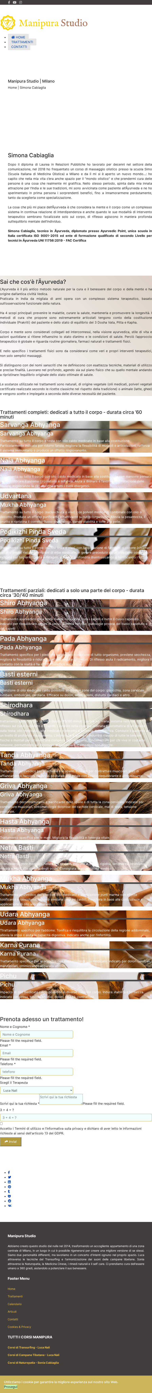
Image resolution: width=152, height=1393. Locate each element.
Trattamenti (15, 1296)
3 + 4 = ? (7, 1110)
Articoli (12, 1311)
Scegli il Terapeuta (14, 1083)
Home (11, 1288)
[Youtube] (14, 2)
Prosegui (10, 1387)
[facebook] (9, 2)
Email (5, 1045)
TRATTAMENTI (22, 42)
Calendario (15, 1304)
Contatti (13, 1319)
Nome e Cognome (15, 1027)
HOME (20, 37)
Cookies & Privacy (19, 1326)
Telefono (8, 1064)
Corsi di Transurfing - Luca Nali (29, 1347)
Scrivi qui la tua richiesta (19, 1103)
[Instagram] (20, 2)
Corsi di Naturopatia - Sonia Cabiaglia (33, 1362)
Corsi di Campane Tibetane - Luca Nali (33, 1355)
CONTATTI (19, 47)
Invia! (12, 1142)
